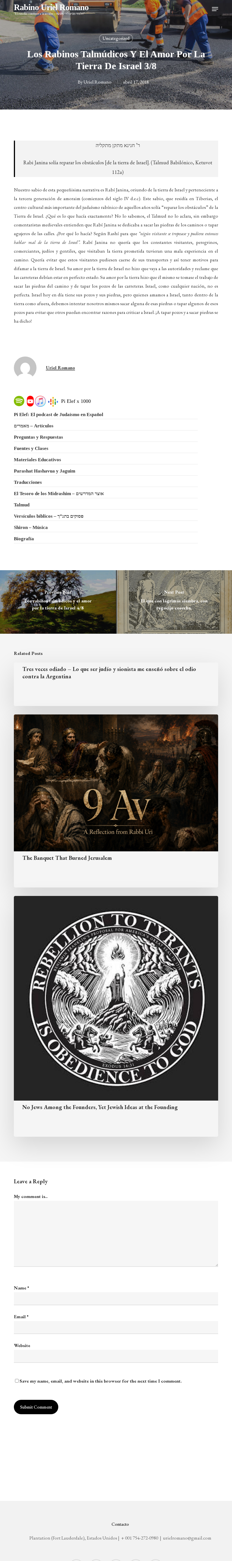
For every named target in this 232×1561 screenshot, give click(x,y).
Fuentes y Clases (31, 448)
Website (22, 1345)
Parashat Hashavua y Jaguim (44, 471)
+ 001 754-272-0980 (139, 1538)
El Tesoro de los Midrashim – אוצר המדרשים (59, 493)
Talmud (21, 505)
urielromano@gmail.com (187, 1538)
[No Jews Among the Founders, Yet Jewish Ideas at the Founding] (116, 1016)
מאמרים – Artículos (33, 425)
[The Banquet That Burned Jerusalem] (116, 800)
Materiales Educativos (37, 459)
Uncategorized (116, 38)
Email (21, 1316)
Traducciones (28, 482)
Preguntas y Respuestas (38, 437)
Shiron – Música (31, 527)
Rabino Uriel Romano (51, 9)
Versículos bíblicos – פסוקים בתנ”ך (48, 516)
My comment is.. (31, 1196)
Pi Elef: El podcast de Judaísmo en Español (58, 414)
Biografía (24, 538)
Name (21, 1288)
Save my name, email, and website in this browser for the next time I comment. (101, 1381)
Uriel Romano (97, 82)
